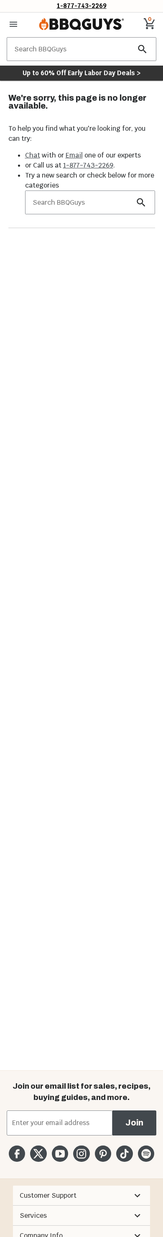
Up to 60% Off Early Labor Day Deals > (81, 73)
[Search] (142, 49)
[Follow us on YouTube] (60, 1154)
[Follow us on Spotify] (146, 1154)
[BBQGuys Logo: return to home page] (81, 24)
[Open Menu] (13, 24)
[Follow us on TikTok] (124, 1154)
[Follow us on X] (38, 1154)
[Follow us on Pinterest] (103, 1154)
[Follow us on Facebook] (17, 1154)
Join (134, 1122)
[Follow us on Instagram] (81, 1154)
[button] (81, 1196)
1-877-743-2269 (82, 6)
